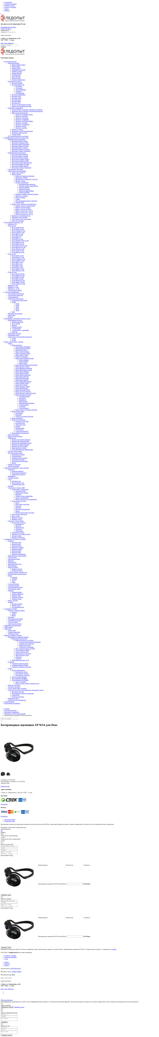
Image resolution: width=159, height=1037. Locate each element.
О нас (6, 959)
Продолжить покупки (7, 1007)
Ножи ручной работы (18, 420)
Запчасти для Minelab (22, 119)
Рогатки (10, 486)
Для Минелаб (19, 93)
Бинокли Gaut (16, 544)
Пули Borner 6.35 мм (18, 275)
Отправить (4, 1022)
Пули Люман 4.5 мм (18, 249)
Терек (13, 582)
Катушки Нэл (16, 103)
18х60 (17, 310)
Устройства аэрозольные (15, 298)
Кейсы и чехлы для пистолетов (25, 206)
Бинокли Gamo (16, 542)
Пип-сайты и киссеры (22, 504)
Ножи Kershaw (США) (22, 366)
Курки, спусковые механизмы (24, 176)
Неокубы (14, 332)
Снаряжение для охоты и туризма (14, 539)
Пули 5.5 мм (12, 254)
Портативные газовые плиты (17, 574)
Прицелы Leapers (24, 189)
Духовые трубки (13, 478)
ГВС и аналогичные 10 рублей (25, 648)
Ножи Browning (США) (22, 348)
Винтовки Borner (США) (19, 141)
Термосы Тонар (16, 599)
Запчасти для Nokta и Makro (24, 121)
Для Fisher (18, 86)
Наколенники (12, 566)
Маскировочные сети (15, 564)
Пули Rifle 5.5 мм (17, 265)
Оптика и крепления (21, 182)
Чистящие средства (18, 692)
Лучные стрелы (17, 536)
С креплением (16, 328)
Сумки (14, 338)
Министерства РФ (25, 645)
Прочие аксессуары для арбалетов (26, 499)
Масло (14, 463)
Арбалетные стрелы (18, 532)
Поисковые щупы (13, 335)
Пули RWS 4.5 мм (17, 239)
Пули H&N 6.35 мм (18, 277)
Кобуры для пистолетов (22, 207)
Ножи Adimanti (24, 360)
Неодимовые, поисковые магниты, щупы (17, 318)
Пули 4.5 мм (12, 225)
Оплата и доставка (10, 7)
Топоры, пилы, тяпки (15, 451)
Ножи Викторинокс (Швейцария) (22, 449)
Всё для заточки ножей (15, 453)
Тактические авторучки (15, 295)
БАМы (14, 302)
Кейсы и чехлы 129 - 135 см (24, 214)
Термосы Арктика (17, 597)
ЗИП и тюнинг (16, 174)
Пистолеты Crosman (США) (20, 159)
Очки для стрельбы (18, 221)
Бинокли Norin (16, 551)
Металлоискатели (13, 63)
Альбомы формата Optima (20, 665)
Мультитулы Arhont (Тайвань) (21, 439)
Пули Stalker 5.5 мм (18, 269)
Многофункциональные (26, 403)
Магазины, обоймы (21, 177)
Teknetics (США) (17, 71)
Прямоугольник (17, 327)
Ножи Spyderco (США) (22, 386)
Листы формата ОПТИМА (20, 680)
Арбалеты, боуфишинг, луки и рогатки (16, 468)
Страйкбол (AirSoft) (10, 609)
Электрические (16, 456)
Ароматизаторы (9, 702)
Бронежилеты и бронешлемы (17, 556)
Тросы (14, 340)
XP (2, 831)
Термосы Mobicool (17, 594)
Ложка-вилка (12, 562)
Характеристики (9, 821)
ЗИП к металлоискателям (20, 113)
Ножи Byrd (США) (21, 350)
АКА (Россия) (16, 76)
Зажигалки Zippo (13, 634)
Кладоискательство (10, 61)
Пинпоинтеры (16, 78)
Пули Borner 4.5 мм (18, 229)
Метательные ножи (18, 411)
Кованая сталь (19, 428)
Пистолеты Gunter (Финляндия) (22, 162)
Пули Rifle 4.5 (16, 237)
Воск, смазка (16, 516)
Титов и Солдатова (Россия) (24, 416)
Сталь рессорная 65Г (21, 431)
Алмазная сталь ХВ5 (21, 421)
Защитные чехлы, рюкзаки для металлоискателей (27, 111)
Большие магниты (17, 322)
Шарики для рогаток (18, 537)
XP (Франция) (16, 75)
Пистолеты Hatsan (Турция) (20, 164)
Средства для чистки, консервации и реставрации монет (26, 690)
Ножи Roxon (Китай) (22, 376)
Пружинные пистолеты (15, 619)
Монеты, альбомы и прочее (13, 635)
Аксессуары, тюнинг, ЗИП (16, 488)
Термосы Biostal (17, 592)
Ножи (10, 343)
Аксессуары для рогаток (19, 514)
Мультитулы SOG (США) (20, 446)
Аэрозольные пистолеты (19, 300)
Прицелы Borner (24, 187)
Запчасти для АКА (21, 128)
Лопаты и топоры (17, 129)
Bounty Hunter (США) (18, 65)
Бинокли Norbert (17, 549)
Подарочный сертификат (12, 703)
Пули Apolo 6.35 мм (18, 274)
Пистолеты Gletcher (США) (20, 161)
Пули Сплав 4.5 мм (18, 250)
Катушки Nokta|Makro (19, 94)
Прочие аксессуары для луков (24, 512)
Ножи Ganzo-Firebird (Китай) (24, 358)
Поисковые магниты (14, 333)
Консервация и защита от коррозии (23, 693)
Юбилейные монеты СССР (20, 660)
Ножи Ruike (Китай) (21, 380)
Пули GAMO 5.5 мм (18, 260)
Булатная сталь (20, 423)
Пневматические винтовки (16, 139)
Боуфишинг (11, 476)
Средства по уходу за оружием (21, 219)
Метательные (23, 401)
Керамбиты (22, 400)
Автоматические (24, 396)
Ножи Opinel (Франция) (22, 375)
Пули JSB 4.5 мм (17, 235)
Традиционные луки (18, 484)
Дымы (14, 614)
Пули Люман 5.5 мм (18, 270)
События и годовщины (26, 647)
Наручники (11, 315)
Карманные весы (13, 698)
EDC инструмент (13, 434)
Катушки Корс (16, 99)
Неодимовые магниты (15, 320)
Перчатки (11, 617)
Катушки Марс (16, 101)
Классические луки (18, 483)
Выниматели (19, 524)
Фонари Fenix (16, 605)
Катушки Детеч (17, 98)
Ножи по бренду (17, 345)
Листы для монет (20, 682)
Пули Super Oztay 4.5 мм (19, 245)
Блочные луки (16, 481)
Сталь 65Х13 (19, 430)
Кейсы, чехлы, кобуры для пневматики (24, 204)
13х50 (17, 303)
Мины (14, 615)
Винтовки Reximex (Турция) (21, 149)
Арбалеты (11, 469)
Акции (6, 9)
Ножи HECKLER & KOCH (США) (26, 365)
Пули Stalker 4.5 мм (18, 244)
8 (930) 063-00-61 (6, 29)
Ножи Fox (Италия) (21, 357)
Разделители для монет (22, 675)
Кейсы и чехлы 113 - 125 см (24, 212)
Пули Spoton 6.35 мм (18, 280)
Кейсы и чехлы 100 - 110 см (24, 211)
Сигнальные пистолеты (15, 169)
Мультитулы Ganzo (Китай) (20, 441)
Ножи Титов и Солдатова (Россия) (26, 410)
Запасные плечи (20, 491)
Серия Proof (15, 695)
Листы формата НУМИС (19, 678)
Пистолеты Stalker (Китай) (20, 166)
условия (113, 949)
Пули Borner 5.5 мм (18, 257)
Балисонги (22, 398)
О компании (8, 2)
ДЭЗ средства (12, 557)
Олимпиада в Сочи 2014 (23, 653)
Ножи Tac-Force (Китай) (23, 391)
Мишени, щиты (17, 519)
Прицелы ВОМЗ (24, 192)
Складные (22, 406)
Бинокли (11, 541)
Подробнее (4, 804)
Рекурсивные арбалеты (19, 473)
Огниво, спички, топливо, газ (17, 572)
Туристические (24, 408)
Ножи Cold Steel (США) (22, 353)
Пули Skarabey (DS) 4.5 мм (20, 240)
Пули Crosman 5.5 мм (18, 259)
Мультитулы (12, 438)
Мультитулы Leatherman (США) (22, 443)
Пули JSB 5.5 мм (17, 264)
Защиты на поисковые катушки (22, 106)
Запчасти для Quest (21, 123)
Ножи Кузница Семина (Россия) (25, 393)
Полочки (18, 506)
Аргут (14, 580)
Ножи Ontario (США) (22, 373)
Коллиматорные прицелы (27, 184)
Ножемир (18, 415)
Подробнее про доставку (8, 27)
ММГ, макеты (8, 627)
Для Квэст (18, 91)
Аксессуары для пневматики (17, 171)
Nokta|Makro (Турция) (18, 70)
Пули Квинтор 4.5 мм (18, 247)
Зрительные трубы (14, 559)
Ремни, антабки (20, 197)
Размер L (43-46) (17, 569)
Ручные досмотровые (18, 80)
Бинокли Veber (16, 552)
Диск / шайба (16, 323)
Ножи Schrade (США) (22, 383)
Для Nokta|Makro (20, 89)
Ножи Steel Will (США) (22, 390)
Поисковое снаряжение (15, 108)
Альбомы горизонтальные (20, 663)
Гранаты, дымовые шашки (16, 610)
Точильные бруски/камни (20, 461)
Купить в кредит (9, 5)
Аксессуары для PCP (18, 172)
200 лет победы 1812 (21, 652)
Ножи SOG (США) (21, 385)
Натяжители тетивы (21, 493)
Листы (10, 668)
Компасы (11, 561)
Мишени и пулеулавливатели (21, 216)
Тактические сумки (14, 589)
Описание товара (9, 819)
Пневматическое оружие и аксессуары (16, 138)
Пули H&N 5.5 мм (17, 262)
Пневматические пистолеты (17, 153)
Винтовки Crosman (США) (20, 143)
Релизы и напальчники (22, 509)
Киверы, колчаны (17, 517)
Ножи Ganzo (23, 363)
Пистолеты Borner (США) (20, 157)
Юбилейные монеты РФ (19, 638)
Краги (17, 502)
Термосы (11, 590)
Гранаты (14, 612)
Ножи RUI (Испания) (22, 378)
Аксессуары (12, 630)
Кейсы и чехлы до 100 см (23, 209)
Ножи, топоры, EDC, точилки (13, 342)
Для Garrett (18, 88)
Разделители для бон (21, 673)
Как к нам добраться (7, 43)
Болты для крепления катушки (21, 104)
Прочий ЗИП (19, 202)
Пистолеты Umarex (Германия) (21, 167)
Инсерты (18, 526)
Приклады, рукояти (21, 196)
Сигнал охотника (13, 584)
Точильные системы (18, 459)
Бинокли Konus (17, 546)
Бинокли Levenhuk (18, 547)
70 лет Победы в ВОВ (22, 650)
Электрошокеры (13, 297)
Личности (18, 657)
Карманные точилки (18, 454)
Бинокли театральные (18, 554)
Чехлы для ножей (13, 466)
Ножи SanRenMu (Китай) (23, 381)
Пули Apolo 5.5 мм (18, 255)
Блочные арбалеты (17, 471)
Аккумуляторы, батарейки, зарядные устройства (27, 109)
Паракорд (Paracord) (14, 464)
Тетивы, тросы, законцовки (24, 496)
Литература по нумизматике (17, 700)
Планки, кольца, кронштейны (28, 186)
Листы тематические (18, 670)
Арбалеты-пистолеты (18, 474)
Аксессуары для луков (19, 501)
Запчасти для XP (20, 126)
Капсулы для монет (14, 685)
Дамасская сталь (20, 425)
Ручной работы (24, 405)
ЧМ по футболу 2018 (22, 655)
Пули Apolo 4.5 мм (18, 227)
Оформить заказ (6, 895)
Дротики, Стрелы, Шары (16, 521)
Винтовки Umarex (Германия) (21, 151)
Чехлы (17, 511)
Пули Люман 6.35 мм (18, 284)
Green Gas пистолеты (14, 624)
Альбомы (11, 662)
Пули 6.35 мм (12, 272)
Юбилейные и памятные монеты (18, 637)
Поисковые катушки (14, 81)
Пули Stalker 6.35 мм (18, 282)
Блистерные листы (21, 672)
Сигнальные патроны (15, 290)
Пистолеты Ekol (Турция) (20, 154)
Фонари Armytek (17, 604)
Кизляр (17, 426)
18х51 (17, 307)
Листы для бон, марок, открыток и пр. (27, 683)
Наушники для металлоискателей (22, 131)
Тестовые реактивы (18, 697)
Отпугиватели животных (16, 293)
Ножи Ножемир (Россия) (23, 395)
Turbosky (14, 579)
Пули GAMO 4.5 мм (18, 232)
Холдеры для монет (14, 687)
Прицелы (18, 494)
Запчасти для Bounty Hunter (24, 114)
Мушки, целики (20, 181)
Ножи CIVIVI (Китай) (22, 352)
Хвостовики (19, 531)
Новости (7, 10)
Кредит (6, 965)
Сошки (17, 199)
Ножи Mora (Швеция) (22, 371)
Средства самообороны (11, 292)
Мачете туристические (15, 436)
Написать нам (5, 786)
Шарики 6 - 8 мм (13, 287)
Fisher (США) (16, 66)
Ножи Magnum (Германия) (23, 368)
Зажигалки (7, 629)
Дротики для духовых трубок (21, 534)
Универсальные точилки (19, 458)
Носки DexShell (13, 567)
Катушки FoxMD (17, 83)
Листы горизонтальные (19, 677)
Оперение (18, 529)
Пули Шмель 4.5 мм (18, 252)
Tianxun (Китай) (17, 73)
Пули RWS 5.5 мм (17, 267)
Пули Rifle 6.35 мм (17, 279)
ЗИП (13, 312)
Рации (10, 575)
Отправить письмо (6, 1035)
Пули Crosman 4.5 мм (18, 230)
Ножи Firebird (23, 361)
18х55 (17, 308)
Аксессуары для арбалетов (20, 489)
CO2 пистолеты (13, 622)
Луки (9, 479)
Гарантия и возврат (10, 4)
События (18, 658)
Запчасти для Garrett (21, 118)
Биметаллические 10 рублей (24, 640)
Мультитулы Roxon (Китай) (20, 444)
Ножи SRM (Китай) (21, 388)
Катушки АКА (16, 96)
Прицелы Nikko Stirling (26, 191)
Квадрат (14, 325)
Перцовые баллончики (15, 313)
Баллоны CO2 (12, 224)
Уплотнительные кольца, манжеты (26, 201)
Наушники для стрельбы (19, 217)
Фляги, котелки (13, 600)
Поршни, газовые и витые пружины (26, 194)
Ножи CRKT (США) (21, 355)
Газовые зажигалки (14, 632)
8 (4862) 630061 (16, 971)
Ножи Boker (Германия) (22, 347)
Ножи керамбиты (17, 418)
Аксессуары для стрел (19, 522)
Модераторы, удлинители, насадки (26, 179)
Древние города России (26, 643)
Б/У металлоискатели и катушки (18, 136)
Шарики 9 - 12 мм (13, 289)
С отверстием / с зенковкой (20, 330)
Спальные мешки (13, 585)
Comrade (14, 577)
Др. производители (18, 607)
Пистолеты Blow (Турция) (20, 156)
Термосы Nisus (16, 595)
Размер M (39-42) (17, 570)
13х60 (17, 305)
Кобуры (10, 317)
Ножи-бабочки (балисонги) (20, 433)
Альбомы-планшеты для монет (21, 667)
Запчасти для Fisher (21, 116)
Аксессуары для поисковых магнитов (20, 337)
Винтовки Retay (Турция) (20, 148)
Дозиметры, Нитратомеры (12, 625)
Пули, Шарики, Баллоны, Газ (13, 222)
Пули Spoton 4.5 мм (18, 242)
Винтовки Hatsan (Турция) (20, 146)
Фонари (10, 602)
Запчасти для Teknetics (22, 124)
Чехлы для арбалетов (22, 498)
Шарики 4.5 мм (13, 285)
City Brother (19, 413)
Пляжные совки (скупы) (19, 133)
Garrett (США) (16, 68)
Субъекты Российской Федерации (30, 642)
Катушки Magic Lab (18, 85)
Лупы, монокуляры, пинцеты (17, 688)
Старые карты (16, 134)
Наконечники (19, 527)
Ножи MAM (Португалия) (23, 370)
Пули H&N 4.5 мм (17, 234)
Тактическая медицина (15, 587)
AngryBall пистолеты (14, 620)
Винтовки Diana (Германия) (20, 144)
